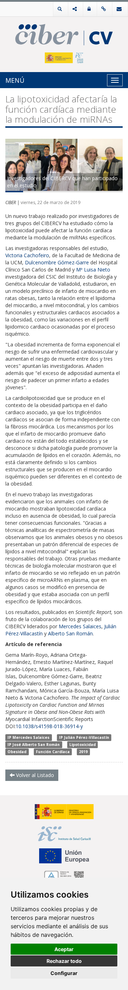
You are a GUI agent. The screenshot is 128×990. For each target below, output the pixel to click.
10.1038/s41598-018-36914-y (49, 726)
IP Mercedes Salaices (28, 737)
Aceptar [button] (64, 949)
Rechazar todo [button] (64, 961)
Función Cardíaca (53, 751)
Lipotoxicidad (82, 744)
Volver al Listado (34, 775)
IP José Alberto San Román (33, 744)
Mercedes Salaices (80, 626)
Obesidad (16, 751)
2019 (83, 751)
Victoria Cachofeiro (27, 255)
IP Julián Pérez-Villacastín (84, 737)
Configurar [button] (64, 973)
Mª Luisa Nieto (93, 269)
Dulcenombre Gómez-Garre (57, 262)
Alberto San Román (70, 633)
